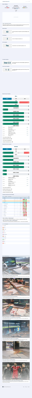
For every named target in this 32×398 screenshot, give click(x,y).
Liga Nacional (9, 196)
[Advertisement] (16, 17)
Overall (7, 98)
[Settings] (27, 1)
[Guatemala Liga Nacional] (29, 196)
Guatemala (5, 196)
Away (25, 98)
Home (16, 98)
